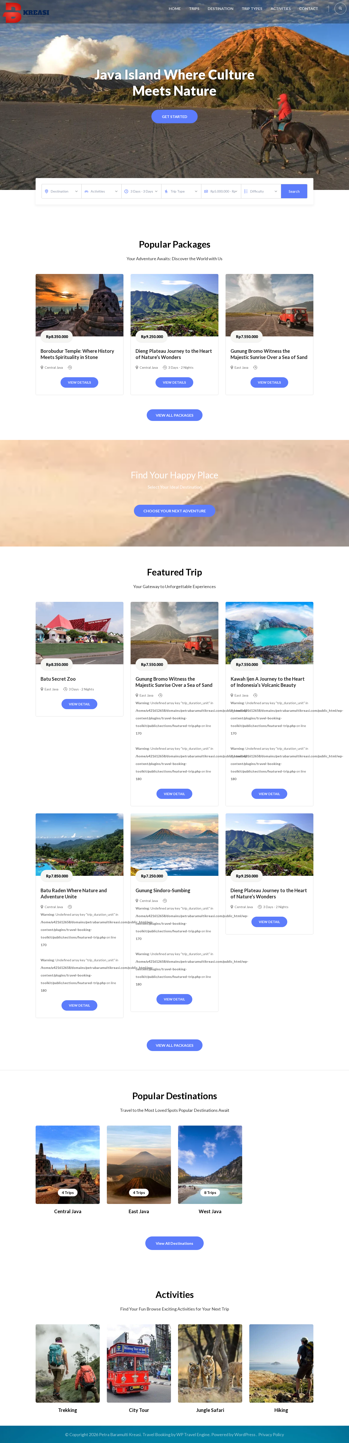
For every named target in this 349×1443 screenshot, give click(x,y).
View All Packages (174, 415)
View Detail (79, 704)
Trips (194, 8)
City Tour (139, 1410)
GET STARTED (174, 116)
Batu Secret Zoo (58, 679)
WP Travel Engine (193, 1434)
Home (175, 8)
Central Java (54, 367)
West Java (210, 1211)
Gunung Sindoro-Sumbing (163, 890)
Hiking (281, 1410)
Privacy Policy (271, 1434)
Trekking (67, 1410)
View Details (79, 382)
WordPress (244, 1434)
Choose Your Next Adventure (174, 511)
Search (294, 191)
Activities (281, 8)
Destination (220, 8)
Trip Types (252, 8)
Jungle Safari (210, 1410)
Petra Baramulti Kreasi (120, 1434)
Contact (308, 8)
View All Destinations (174, 1243)
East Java (241, 367)
